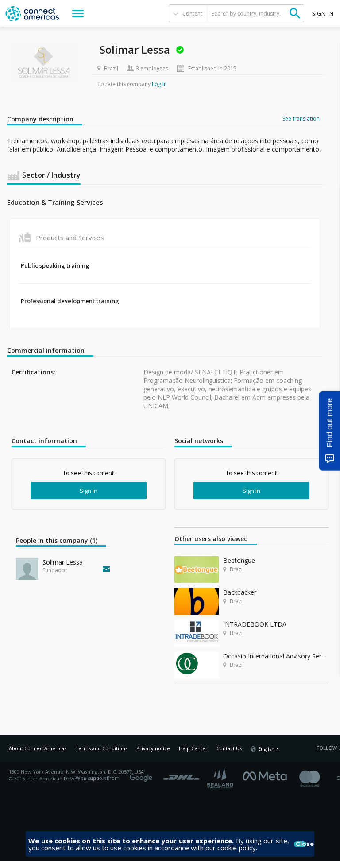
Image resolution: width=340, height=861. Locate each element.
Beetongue (239, 560)
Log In (159, 84)
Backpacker (239, 592)
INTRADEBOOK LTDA (254, 624)
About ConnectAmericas (37, 748)
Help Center (193, 748)
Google (142, 775)
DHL (181, 775)
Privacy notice (153, 748)
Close (301, 844)
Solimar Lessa (62, 562)
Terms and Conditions (101, 748)
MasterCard (317, 778)
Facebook (267, 775)
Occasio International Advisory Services (275, 656)
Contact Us (229, 748)
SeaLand (221, 778)
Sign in (88, 491)
